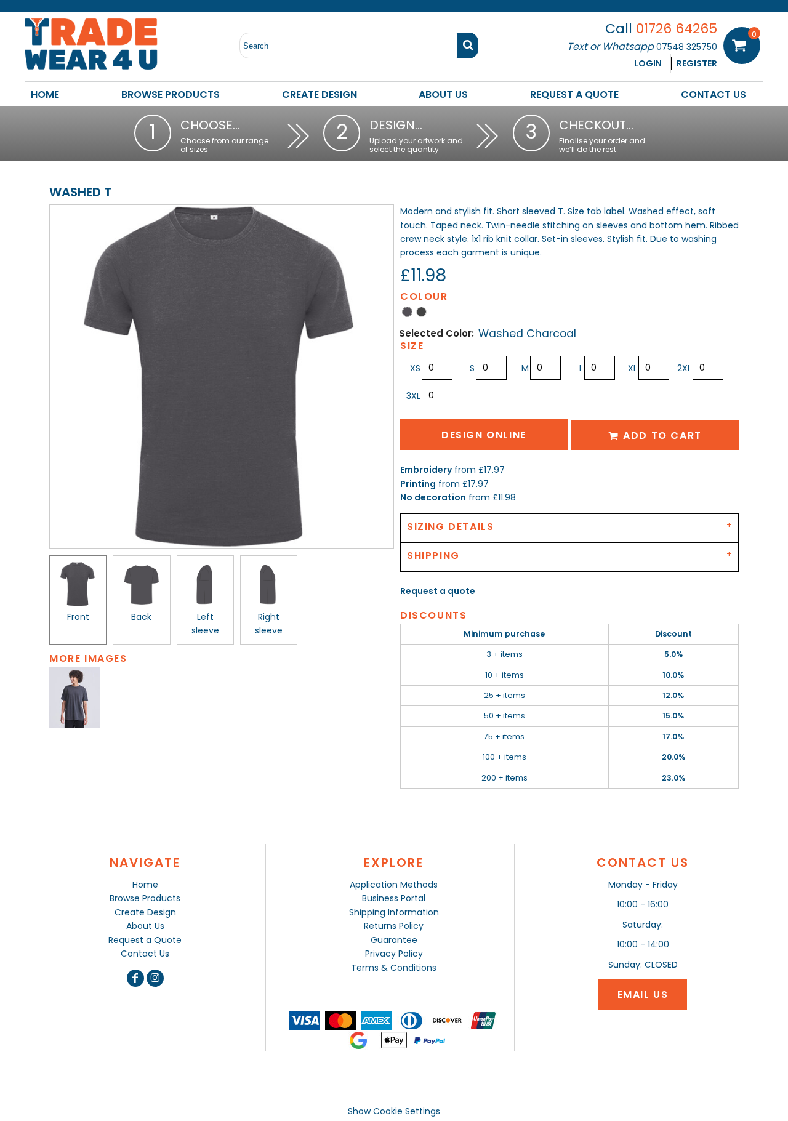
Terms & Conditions (393, 968)
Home (145, 884)
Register (697, 63)
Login (648, 63)
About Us (145, 926)
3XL (413, 396)
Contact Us (145, 953)
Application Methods (394, 884)
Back (141, 617)
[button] (170, 94)
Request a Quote (145, 940)
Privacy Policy (394, 953)
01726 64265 (676, 28)
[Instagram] (155, 978)
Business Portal (393, 898)
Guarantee (394, 940)
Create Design (145, 912)
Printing (418, 484)
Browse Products (145, 898)
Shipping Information (394, 912)
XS (415, 368)
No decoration (433, 497)
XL (632, 368)
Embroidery (426, 470)
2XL (684, 368)
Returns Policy (394, 926)
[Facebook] (135, 978)
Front (78, 617)
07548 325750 (686, 47)
